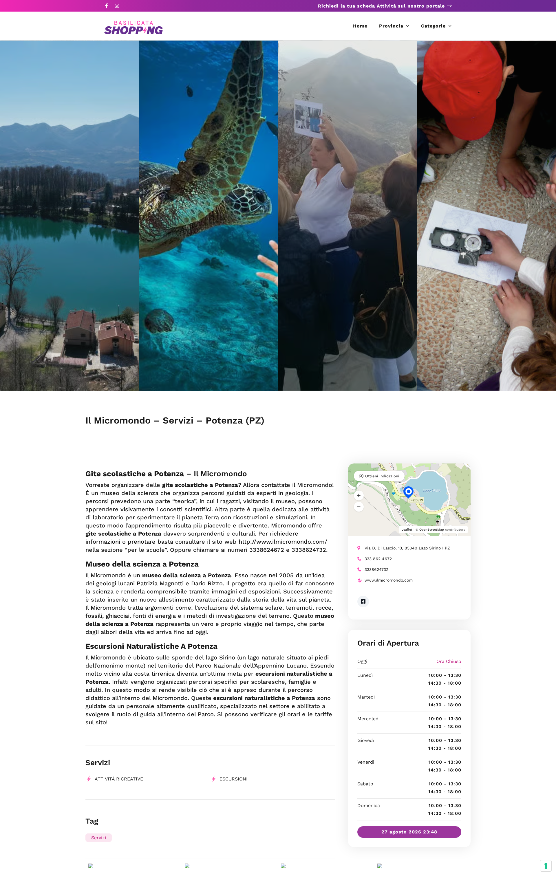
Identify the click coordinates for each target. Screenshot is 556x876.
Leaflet (406, 530)
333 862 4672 (378, 558)
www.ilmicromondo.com (389, 580)
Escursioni (234, 779)
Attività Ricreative (119, 779)
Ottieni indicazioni (382, 476)
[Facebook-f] (106, 5)
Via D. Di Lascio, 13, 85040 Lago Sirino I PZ (407, 548)
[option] (69, 216)
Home (360, 26)
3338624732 (376, 569)
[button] (359, 496)
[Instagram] (117, 5)
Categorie (433, 26)
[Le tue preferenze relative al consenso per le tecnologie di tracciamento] (545, 865)
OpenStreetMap (431, 530)
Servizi (98, 837)
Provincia (391, 26)
